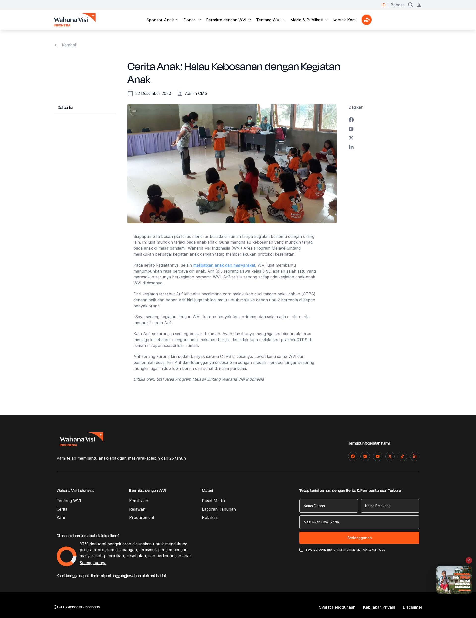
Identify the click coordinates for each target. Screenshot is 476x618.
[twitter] (385, 138)
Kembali (69, 44)
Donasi (189, 19)
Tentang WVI (268, 19)
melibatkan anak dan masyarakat (224, 265)
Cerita (62, 509)
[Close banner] (469, 560)
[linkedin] (385, 147)
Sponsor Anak (160, 19)
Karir (61, 517)
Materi (207, 491)
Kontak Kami (344, 19)
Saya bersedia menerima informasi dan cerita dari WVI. (345, 549)
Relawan (137, 509)
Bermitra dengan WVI (226, 19)
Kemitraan (138, 500)
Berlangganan (359, 538)
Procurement (141, 517)
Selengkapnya (93, 562)
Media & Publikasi (306, 19)
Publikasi (210, 517)
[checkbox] (301, 550)
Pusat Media (213, 500)
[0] (366, 19)
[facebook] (385, 119)
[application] (67, 556)
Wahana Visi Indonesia (75, 491)
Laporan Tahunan (219, 509)
